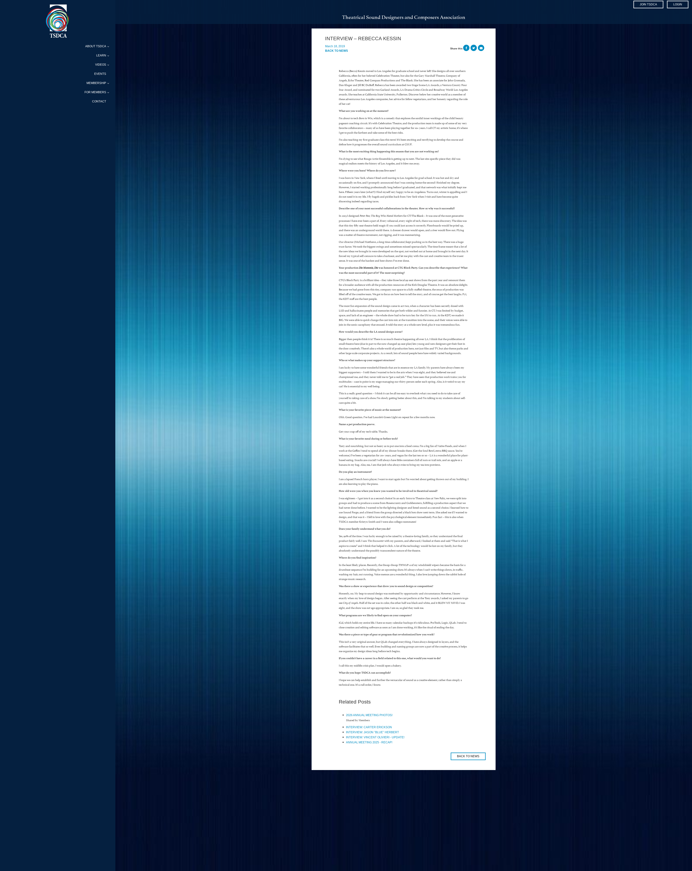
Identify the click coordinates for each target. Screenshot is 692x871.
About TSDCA (95, 46)
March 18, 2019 (335, 46)
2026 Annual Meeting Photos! (369, 715)
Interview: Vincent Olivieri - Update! (375, 737)
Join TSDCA (648, 4)
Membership (96, 83)
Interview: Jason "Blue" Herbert (372, 732)
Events (100, 73)
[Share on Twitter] (473, 48)
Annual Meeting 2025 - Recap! (369, 742)
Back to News (336, 50)
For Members (95, 92)
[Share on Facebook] (466, 48)
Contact (99, 101)
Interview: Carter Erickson (369, 727)
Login (677, 4)
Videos (100, 64)
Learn (101, 55)
